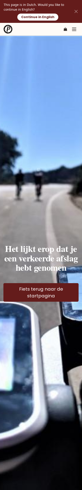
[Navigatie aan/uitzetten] (74, 29)
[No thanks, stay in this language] (76, 11)
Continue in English (37, 17)
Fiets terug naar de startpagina (41, 292)
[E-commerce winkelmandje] (65, 29)
